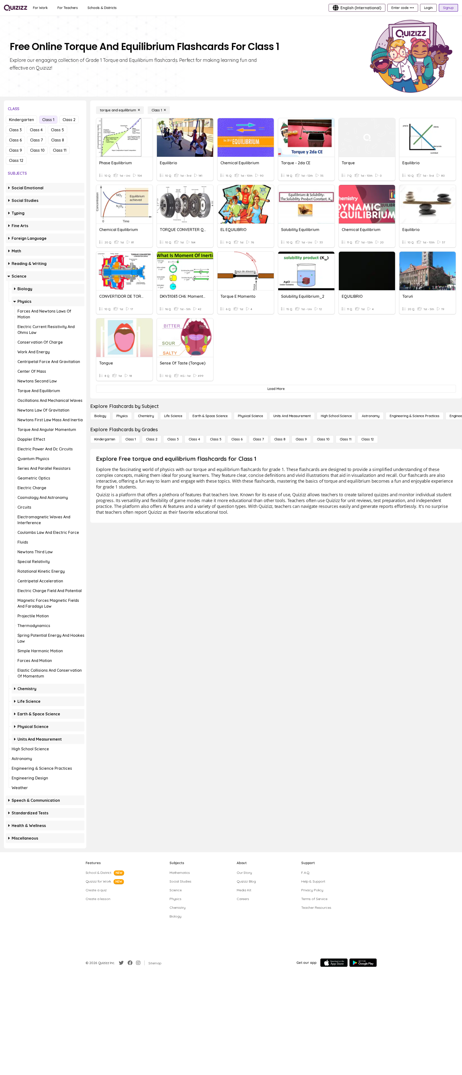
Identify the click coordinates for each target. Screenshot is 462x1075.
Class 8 (57, 140)
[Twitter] (121, 963)
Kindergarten (21, 119)
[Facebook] (130, 963)
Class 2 (69, 119)
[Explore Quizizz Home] (15, 8)
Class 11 (59, 150)
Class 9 (15, 150)
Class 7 (36, 140)
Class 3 (15, 129)
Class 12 (16, 160)
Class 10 (37, 150)
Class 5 (57, 129)
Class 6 (15, 140)
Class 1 (48, 119)
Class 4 (36, 129)
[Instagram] (138, 963)
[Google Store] (363, 963)
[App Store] (334, 963)
